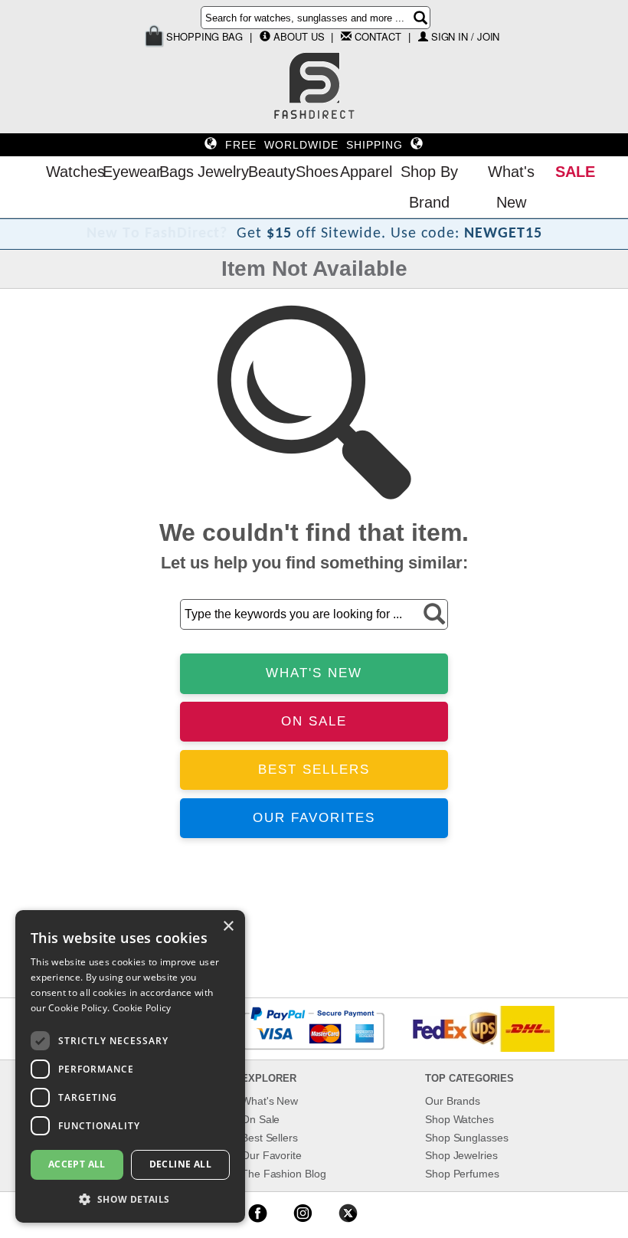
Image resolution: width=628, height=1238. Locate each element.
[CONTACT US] (346, 36)
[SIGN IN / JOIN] (423, 36)
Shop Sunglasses (467, 1138)
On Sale (260, 1119)
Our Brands (452, 1101)
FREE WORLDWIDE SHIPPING (314, 145)
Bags (174, 171)
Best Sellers (269, 1138)
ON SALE (314, 721)
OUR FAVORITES (314, 818)
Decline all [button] (180, 1164)
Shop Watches (459, 1119)
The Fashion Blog (283, 1174)
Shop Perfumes (462, 1174)
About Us (298, 36)
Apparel (362, 171)
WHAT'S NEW (314, 673)
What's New (511, 187)
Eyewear (127, 171)
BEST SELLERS (314, 769)
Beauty (268, 171)
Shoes (314, 171)
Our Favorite (271, 1155)
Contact (378, 36)
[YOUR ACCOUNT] (265, 36)
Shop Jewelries (461, 1155)
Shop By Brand (429, 187)
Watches (70, 171)
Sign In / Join (465, 36)
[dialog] (130, 1066)
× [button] (228, 926)
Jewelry (219, 171)
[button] (130, 1198)
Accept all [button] (77, 1164)
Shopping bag (204, 36)
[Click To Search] (420, 18)
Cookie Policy (142, 1007)
